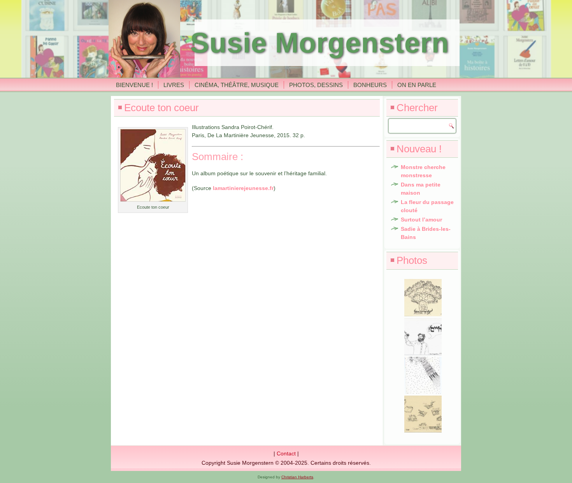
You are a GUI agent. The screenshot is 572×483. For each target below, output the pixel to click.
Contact (286, 453)
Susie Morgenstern (319, 42)
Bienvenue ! (134, 85)
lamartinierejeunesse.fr (243, 188)
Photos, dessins (316, 85)
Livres (173, 85)
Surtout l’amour (421, 219)
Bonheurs (370, 85)
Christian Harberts (297, 477)
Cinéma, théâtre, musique (237, 85)
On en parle (416, 85)
